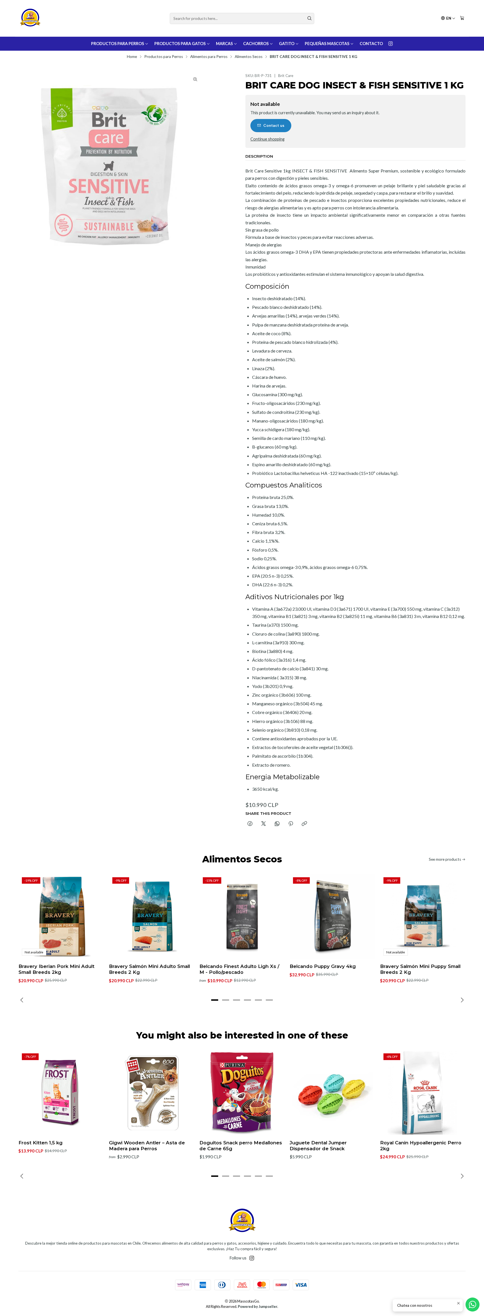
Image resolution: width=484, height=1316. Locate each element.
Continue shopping (267, 139)
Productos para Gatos (180, 43)
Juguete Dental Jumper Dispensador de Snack (318, 1145)
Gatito (286, 43)
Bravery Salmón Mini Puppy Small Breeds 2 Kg (420, 969)
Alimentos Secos (248, 57)
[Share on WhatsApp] (277, 824)
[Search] (309, 18)
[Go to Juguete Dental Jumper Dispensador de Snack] (332, 1092)
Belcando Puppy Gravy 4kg (323, 966)
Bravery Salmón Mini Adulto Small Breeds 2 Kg (149, 969)
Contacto (371, 43)
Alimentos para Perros (208, 57)
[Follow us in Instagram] (390, 44)
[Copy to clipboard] (304, 824)
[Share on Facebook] (250, 824)
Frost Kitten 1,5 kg (40, 1142)
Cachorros (256, 43)
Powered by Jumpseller (257, 1306)
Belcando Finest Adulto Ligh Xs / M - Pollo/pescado (239, 969)
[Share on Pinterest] (290, 824)
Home (132, 57)
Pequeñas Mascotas (327, 43)
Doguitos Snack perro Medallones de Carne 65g (240, 1145)
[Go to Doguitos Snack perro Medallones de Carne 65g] (242, 1092)
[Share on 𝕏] (263, 824)
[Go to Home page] (30, 18)
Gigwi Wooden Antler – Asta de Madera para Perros (147, 1145)
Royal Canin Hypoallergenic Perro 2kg (420, 1145)
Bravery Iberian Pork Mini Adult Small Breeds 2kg (56, 969)
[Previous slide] (22, 1000)
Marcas (224, 43)
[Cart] (462, 18)
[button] (214, 1000)
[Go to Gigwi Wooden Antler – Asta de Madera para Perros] (151, 1092)
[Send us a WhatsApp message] (473, 1305)
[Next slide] (461, 1000)
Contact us (273, 125)
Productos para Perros (117, 43)
